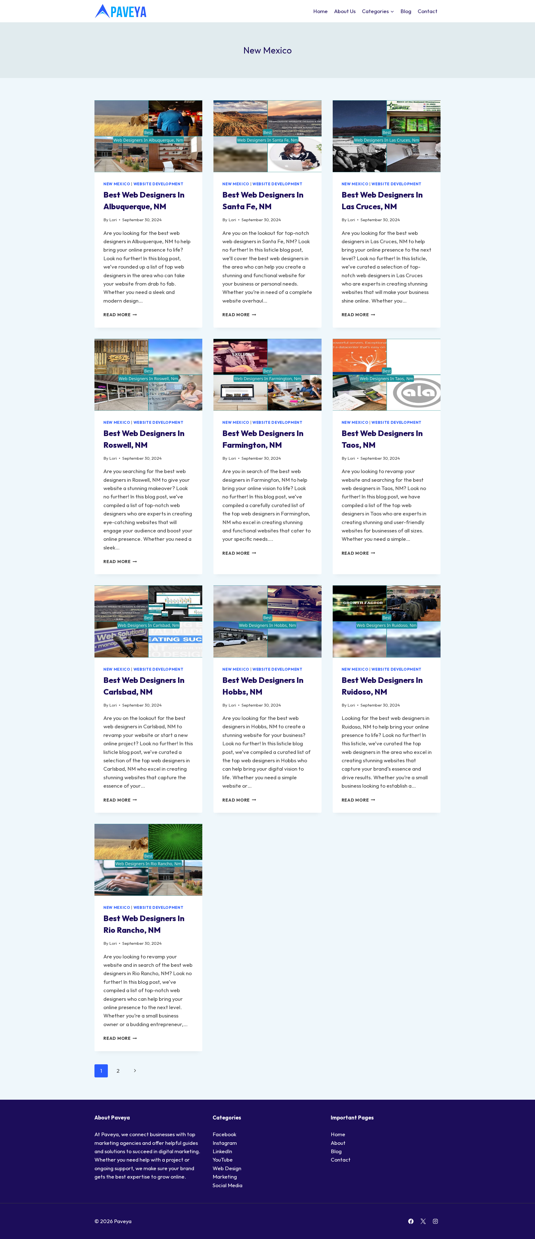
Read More (120, 314)
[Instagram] (435, 1221)
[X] (423, 1221)
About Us (345, 11)
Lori (113, 219)
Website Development (158, 184)
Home (320, 11)
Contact (427, 11)
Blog (405, 11)
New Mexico (116, 184)
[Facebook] (411, 1221)
